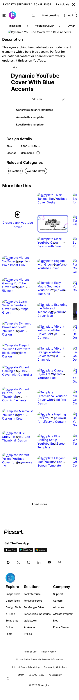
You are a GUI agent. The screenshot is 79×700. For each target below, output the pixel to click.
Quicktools (30, 620)
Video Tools (13, 600)
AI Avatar (29, 627)
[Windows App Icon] (41, 551)
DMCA (20, 674)
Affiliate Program (63, 613)
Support (58, 594)
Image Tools (13, 594)
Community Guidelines (55, 667)
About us (58, 607)
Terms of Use (30, 651)
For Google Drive (34, 607)
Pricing (28, 633)
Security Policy (36, 674)
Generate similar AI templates (34, 109)
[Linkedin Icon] (39, 562)
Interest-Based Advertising (26, 667)
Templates (12, 620)
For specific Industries (37, 613)
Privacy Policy (48, 651)
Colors (9, 627)
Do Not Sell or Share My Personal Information (39, 659)
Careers (58, 600)
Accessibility (55, 674)
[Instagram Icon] (28, 562)
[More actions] (63, 199)
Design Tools (13, 607)
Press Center (61, 627)
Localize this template (30, 124)
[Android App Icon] (26, 551)
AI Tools (10, 613)
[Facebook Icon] (8, 562)
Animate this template (30, 117)
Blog (55, 620)
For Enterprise (32, 594)
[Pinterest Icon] (59, 562)
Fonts (9, 633)
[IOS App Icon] (10, 551)
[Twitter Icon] (18, 562)
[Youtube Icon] (49, 562)
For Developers (33, 600)
